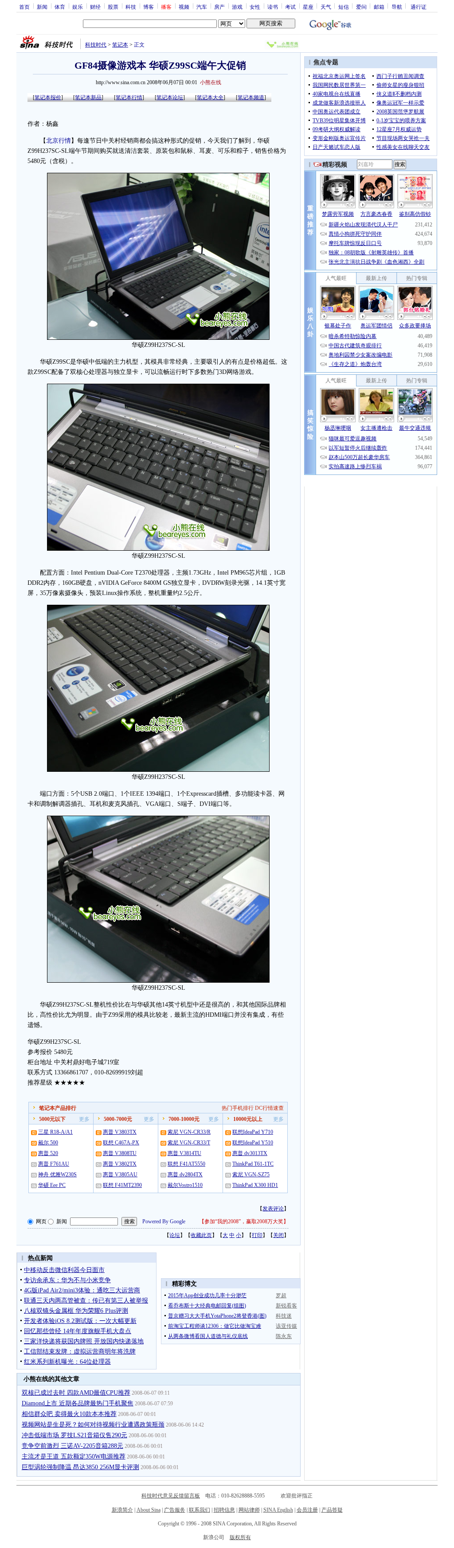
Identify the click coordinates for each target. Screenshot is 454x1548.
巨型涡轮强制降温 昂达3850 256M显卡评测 (80, 1467)
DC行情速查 (269, 1108)
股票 (113, 6)
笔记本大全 (210, 97)
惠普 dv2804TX (185, 1174)
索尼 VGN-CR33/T (189, 1143)
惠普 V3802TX (120, 1164)
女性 (255, 6)
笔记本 (120, 45)
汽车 (201, 6)
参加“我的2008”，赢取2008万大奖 (243, 1221)
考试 (290, 6)
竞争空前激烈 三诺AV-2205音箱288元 (72, 1446)
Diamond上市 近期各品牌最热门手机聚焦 (77, 1403)
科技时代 (95, 45)
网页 (41, 1221)
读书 (272, 6)
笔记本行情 (129, 97)
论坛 (174, 1235)
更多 (84, 1119)
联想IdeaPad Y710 (252, 1132)
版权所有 (240, 1537)
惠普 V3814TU (184, 1153)
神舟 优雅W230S (57, 1174)
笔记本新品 (88, 97)
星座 (308, 6)
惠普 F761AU (53, 1164)
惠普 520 (48, 1153)
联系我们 (199, 1510)
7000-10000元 (184, 1119)
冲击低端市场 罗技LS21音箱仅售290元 (74, 1435)
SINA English (278, 1510)
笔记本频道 (251, 97)
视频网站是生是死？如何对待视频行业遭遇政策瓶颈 (93, 1424)
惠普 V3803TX (120, 1132)
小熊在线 (210, 82)
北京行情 (58, 140)
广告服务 (174, 1510)
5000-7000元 (118, 1119)
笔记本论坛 (170, 97)
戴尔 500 (48, 1143)
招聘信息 (224, 1510)
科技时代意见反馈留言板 (170, 1496)
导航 (396, 6)
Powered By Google (163, 1221)
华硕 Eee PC (52, 1185)
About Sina (148, 1510)
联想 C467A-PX (121, 1143)
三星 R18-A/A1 (55, 1132)
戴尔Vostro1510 (185, 1185)
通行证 (419, 6)
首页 (24, 6)
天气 (326, 6)
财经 (95, 6)
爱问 (361, 6)
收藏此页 (201, 1235)
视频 (184, 6)
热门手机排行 (238, 1108)
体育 (60, 6)
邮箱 (379, 6)
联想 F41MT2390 (122, 1185)
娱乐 (77, 6)
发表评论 (273, 1209)
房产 (219, 6)
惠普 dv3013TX (249, 1153)
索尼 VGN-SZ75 (251, 1174)
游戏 (237, 6)
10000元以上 (247, 1119)
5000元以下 (52, 1119)
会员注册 (307, 1510)
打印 (257, 1235)
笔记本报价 (48, 97)
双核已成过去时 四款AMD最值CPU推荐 (76, 1392)
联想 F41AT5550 (186, 1164)
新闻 (42, 6)
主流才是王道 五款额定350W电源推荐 (73, 1456)
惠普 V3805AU (120, 1174)
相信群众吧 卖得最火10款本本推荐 (69, 1414)
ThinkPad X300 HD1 (255, 1185)
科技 (130, 6)
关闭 (278, 1235)
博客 (148, 6)
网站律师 (249, 1510)
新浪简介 (122, 1510)
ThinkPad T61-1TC (253, 1164)
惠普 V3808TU (120, 1153)
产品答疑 (332, 1510)
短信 (343, 6)
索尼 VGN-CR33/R (189, 1132)
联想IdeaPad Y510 (252, 1143)
